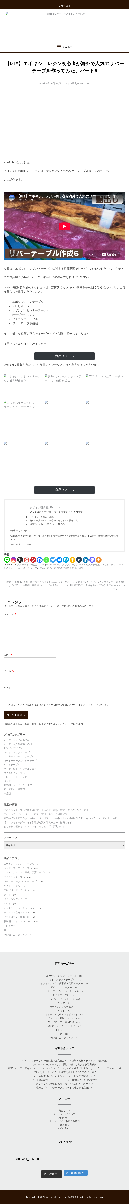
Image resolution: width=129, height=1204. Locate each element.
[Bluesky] (59, 560)
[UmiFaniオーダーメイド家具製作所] (64, 26)
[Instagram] (13, 560)
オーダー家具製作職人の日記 (19, 744)
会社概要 (64, 1124)
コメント (10, 614)
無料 (80, 568)
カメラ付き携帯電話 (89, 564)
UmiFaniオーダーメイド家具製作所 (62, 1197)
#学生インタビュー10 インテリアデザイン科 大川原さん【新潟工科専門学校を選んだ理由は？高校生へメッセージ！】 (95, 585)
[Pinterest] (33, 560)
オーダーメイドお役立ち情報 (64, 1121)
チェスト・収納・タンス (17, 912)
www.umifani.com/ (20, 544)
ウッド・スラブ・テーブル (18, 752)
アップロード (69, 564)
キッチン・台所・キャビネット (20, 908)
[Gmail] (27, 560)
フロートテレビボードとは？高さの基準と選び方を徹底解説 (35, 814)
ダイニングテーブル (14, 773)
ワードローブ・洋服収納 (17, 916)
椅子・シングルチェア (15, 899)
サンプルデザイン (13, 748)
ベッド (7, 781)
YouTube (54, 564)
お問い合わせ (64, 1128)
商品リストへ (64, 356)
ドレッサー (9, 925)
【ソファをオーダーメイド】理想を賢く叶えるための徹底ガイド (38, 822)
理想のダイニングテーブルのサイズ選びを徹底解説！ (64, 1087)
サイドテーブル (12, 764)
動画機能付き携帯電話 (65, 568)
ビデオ (16, 568)
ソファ (7, 894)
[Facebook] (40, 560)
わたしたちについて (64, 1114)
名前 (8, 654)
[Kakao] (72, 560)
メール (9, 671)
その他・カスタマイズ (15, 934)
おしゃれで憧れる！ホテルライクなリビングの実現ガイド (34, 826)
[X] (20, 560)
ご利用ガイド (64, 1117)
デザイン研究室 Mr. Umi (76, 83)
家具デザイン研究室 (27, 564)
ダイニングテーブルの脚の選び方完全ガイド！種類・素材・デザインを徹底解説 (46, 810)
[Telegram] (53, 560)
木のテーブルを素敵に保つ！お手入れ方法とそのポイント (64, 1083)
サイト (7, 688)
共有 (42, 568)
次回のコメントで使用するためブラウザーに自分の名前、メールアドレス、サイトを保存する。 (58, 704)
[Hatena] (66, 560)
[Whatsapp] (46, 560)
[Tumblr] (79, 560)
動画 (49, 568)
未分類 (7, 793)
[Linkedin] (86, 560)
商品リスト (64, 1110)
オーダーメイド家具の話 (17, 740)
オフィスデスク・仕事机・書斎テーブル (25, 872)
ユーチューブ (30, 568)
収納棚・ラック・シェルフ (18, 785)
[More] (99, 560)
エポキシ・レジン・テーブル (19, 756)
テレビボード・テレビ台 (17, 777)
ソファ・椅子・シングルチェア (20, 768)
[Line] (7, 560)
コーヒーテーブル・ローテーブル (21, 760)
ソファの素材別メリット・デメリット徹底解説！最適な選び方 (64, 1080)
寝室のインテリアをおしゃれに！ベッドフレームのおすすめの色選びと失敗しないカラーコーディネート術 (60, 818)
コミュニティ (109, 564)
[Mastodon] (92, 560)
